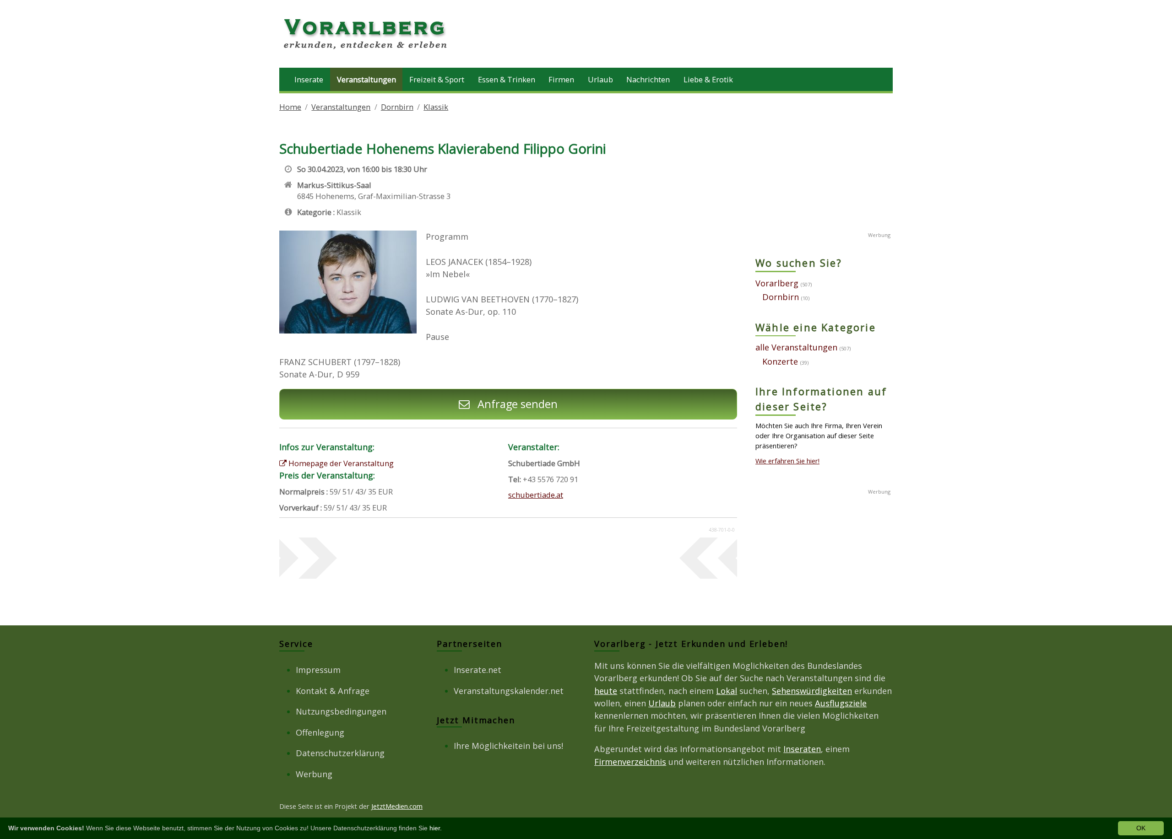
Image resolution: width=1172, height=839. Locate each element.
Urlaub (600, 79)
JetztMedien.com (397, 806)
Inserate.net (477, 669)
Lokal (726, 690)
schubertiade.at (535, 494)
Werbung (314, 774)
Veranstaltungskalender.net (509, 690)
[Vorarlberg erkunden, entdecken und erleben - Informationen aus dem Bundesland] (366, 50)
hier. (435, 828)
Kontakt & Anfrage (332, 690)
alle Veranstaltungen (796, 347)
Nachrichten (648, 79)
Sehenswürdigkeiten (812, 690)
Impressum (318, 669)
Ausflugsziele (841, 703)
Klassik (435, 107)
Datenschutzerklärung (340, 753)
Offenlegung (320, 732)
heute (605, 690)
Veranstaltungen (366, 79)
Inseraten (802, 748)
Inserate (308, 79)
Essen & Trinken (506, 79)
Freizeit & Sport (436, 79)
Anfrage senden (516, 404)
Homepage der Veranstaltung (340, 463)
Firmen (561, 79)
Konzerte (780, 361)
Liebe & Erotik (708, 79)
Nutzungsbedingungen (341, 711)
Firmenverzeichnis (630, 761)
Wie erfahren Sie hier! (787, 460)
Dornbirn (397, 107)
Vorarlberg (776, 283)
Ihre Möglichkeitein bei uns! (508, 745)
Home (290, 107)
